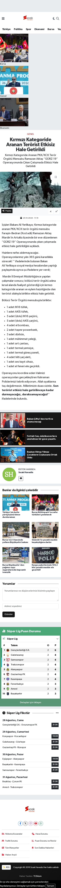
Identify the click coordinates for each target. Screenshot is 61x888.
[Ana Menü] (3, 19)
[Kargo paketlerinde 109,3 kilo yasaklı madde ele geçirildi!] (45, 555)
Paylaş (8, 211)
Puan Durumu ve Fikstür (45, 841)
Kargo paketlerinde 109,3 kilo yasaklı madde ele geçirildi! (45, 567)
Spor (28, 29)
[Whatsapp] (40, 823)
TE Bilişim (37, 876)
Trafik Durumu (11, 841)
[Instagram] (30, 823)
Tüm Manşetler (12, 848)
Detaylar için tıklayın (30, 702)
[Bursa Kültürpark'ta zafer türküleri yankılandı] (45, 502)
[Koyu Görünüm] (54, 19)
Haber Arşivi (11, 855)
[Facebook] (20, 823)
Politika (18, 29)
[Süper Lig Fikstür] (57, 713)
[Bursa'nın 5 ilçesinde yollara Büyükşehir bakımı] (15, 530)
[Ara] (57, 19)
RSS (8, 867)
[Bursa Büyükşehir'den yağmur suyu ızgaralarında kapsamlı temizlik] (15, 555)
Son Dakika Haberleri (44, 848)
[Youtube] (35, 823)
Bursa (51, 29)
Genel (30, 134)
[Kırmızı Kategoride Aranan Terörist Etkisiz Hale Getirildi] (30, 190)
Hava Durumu (42, 834)
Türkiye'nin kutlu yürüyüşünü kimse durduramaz (11, 514)
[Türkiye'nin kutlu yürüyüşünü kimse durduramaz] (15, 502)
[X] (25, 823)
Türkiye (6, 29)
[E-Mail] (20, 478)
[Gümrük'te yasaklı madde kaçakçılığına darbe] (45, 530)
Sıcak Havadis (25, 472)
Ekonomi (39, 29)
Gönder (8, 614)
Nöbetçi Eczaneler (13, 834)
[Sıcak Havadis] (29, 18)
